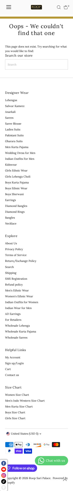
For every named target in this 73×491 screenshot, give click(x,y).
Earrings (10, 200)
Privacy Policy (14, 249)
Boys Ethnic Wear (16, 188)
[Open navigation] (8, 7)
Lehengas (11, 100)
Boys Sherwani (14, 194)
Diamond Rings (15, 212)
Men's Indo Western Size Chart (25, 400)
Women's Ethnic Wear (19, 296)
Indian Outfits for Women (21, 302)
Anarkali (10, 112)
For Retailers (13, 320)
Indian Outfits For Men (19, 159)
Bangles (10, 217)
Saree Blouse (13, 123)
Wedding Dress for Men (20, 153)
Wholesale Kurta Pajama (20, 331)
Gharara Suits (14, 141)
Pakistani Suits (14, 135)
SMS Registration (16, 278)
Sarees (9, 118)
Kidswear (11, 164)
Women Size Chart (17, 395)
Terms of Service (16, 255)
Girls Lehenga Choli (17, 176)
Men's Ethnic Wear (17, 290)
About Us (11, 243)
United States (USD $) (24, 433)
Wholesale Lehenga (17, 325)
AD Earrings (12, 314)
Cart (8, 369)
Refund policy (14, 284)
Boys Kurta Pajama (17, 182)
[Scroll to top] (65, 480)
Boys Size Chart (15, 412)
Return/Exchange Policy (20, 261)
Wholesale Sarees (16, 337)
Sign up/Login (14, 363)
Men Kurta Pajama (16, 147)
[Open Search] (59, 7)
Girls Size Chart (15, 418)
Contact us (12, 375)
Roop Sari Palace (39, 478)
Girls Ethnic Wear (16, 170)
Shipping (10, 273)
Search (9, 267)
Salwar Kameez (15, 106)
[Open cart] (66, 7)
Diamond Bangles (16, 206)
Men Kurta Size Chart (19, 406)
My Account (12, 357)
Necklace (10, 223)
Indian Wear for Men (18, 308)
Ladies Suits (12, 129)
